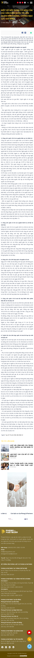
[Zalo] (13, 647)
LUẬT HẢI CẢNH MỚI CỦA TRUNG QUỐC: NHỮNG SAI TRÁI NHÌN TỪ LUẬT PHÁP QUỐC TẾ (21, 446)
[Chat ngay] (29, 646)
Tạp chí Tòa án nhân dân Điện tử (14, 435)
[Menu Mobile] (31, 2)
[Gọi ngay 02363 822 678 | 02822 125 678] (29, 639)
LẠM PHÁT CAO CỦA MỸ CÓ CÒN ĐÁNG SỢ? (21, 455)
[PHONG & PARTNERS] (14, 2)
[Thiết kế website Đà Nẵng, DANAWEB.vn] (23, 656)
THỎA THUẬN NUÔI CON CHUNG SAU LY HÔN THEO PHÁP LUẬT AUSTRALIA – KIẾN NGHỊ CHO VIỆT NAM (21, 464)
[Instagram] (10, 647)
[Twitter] (6, 647)
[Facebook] (2, 647)
